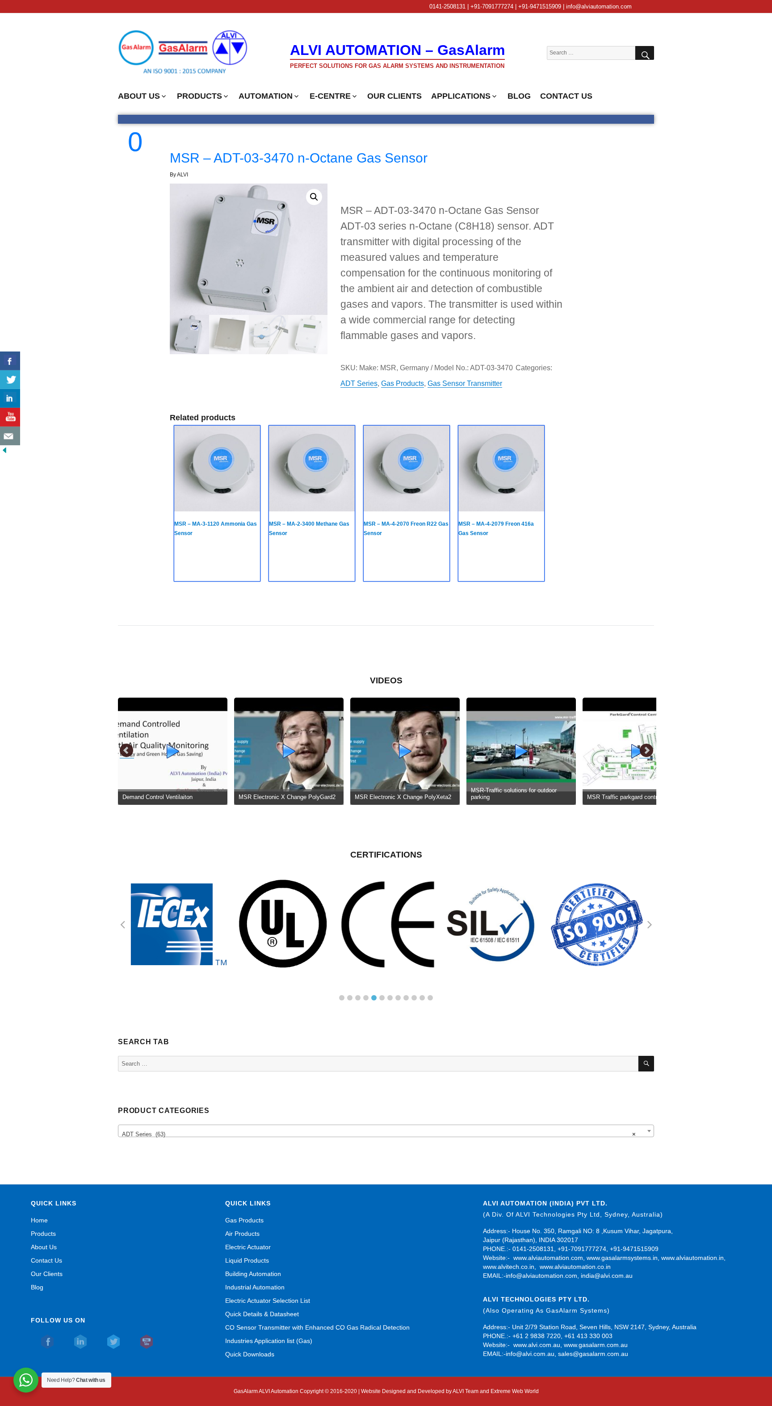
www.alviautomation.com (548, 1257)
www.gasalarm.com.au (595, 1344)
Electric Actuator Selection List (267, 1300)
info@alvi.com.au (530, 1353)
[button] (314, 197)
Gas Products (402, 383)
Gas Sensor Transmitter (465, 383)
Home (39, 1220)
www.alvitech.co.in (508, 1266)
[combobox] (386, 1131)
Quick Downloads (249, 1354)
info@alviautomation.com (541, 1275)
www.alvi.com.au (536, 1344)
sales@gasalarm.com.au (593, 1353)
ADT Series (359, 383)
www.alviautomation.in (692, 1257)
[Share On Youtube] (10, 417)
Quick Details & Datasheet (262, 1314)
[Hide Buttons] (4, 450)
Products (43, 1233)
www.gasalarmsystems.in (622, 1257)
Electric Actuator (248, 1247)
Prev (127, 751)
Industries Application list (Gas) (268, 1340)
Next (646, 751)
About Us (44, 1247)
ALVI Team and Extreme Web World (496, 1391)
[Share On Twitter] (10, 379)
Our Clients (47, 1273)
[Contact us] (10, 436)
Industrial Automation (255, 1287)
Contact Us (46, 1260)
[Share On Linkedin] (10, 398)
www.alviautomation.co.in (575, 1266)
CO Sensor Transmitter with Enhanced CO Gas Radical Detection (317, 1327)
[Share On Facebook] (10, 361)
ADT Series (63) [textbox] (379, 1134)
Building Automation (253, 1273)
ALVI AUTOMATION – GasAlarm (397, 50)
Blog (37, 1287)
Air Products (242, 1233)
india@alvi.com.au (607, 1275)
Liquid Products (247, 1260)
